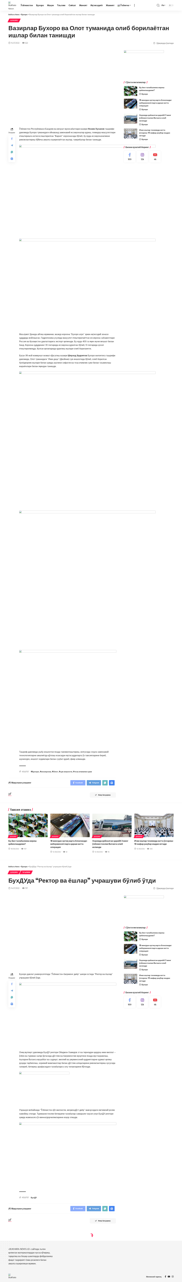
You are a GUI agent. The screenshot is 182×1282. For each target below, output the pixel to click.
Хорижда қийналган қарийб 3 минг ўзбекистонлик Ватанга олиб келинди (155, 118)
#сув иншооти (65, 771)
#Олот (55, 771)
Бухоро (14, 20)
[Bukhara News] (12, 5)
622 (26, 43)
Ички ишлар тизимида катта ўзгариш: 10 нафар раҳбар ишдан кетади (154, 133)
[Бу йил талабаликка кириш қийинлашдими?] (130, 91)
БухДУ (34, 1197)
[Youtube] (155, 156)
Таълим (26, 872)
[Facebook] (129, 156)
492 (151, 849)
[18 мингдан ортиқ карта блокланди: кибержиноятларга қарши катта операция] (130, 104)
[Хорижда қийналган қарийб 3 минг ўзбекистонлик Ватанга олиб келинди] (130, 119)
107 (25, 849)
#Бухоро (35, 771)
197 (26, 888)
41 (66, 852)
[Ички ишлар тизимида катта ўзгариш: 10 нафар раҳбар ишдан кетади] (130, 134)
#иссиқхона (45, 771)
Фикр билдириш (104, 795)
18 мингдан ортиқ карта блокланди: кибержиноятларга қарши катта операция (155, 103)
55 (108, 852)
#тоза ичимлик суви (82, 771)
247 (26, 1263)
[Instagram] (142, 156)
